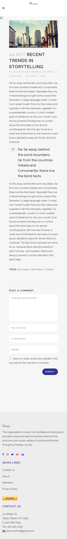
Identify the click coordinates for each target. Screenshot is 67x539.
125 (30, 76)
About (5, 476)
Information (37, 269)
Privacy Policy (10, 489)
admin (49, 71)
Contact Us (8, 470)
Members (7, 482)
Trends (49, 269)
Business (37, 71)
